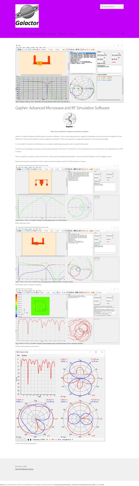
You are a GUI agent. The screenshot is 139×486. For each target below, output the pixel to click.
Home (17, 34)
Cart (24, 34)
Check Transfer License (37, 34)
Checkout (52, 34)
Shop (72, 34)
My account (63, 34)
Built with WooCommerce (24, 469)
